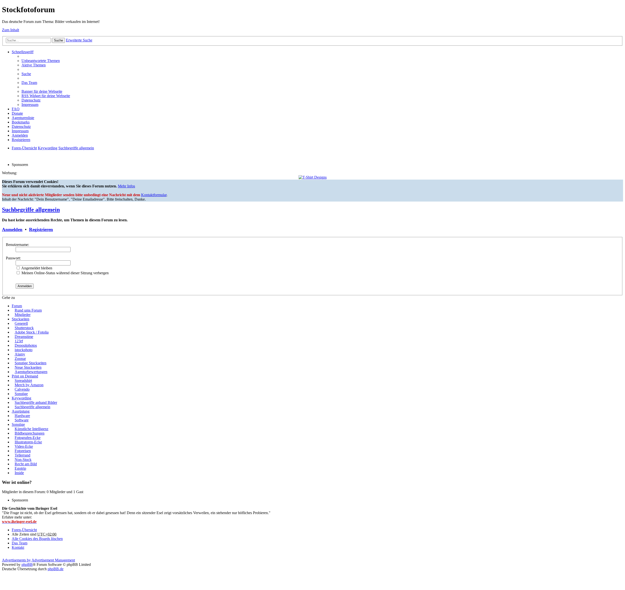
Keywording (21, 398)
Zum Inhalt (10, 30)
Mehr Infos (126, 186)
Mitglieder (23, 315)
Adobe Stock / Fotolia (32, 332)
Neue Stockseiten (28, 367)
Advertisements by (16, 560)
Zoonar (20, 358)
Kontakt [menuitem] (18, 547)
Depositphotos (26, 345)
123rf (19, 341)
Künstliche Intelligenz (31, 429)
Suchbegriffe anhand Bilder (36, 402)
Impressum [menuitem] (29, 104)
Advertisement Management (53, 560)
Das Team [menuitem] (29, 83)
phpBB (27, 564)
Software (22, 420)
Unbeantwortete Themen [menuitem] (40, 61)
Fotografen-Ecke (28, 438)
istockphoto (23, 350)
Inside (19, 473)
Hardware (22, 416)
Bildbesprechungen (29, 433)
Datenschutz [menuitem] (31, 100)
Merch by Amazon (29, 385)
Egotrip (20, 468)
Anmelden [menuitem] (20, 135)
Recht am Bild (26, 464)
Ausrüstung (21, 411)
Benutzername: (17, 245)
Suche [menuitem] (26, 74)
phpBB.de (55, 569)
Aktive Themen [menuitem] (33, 65)
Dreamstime (24, 337)
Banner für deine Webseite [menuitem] (41, 91)
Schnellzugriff (22, 52)
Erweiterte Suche (79, 40)
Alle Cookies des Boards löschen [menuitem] (37, 539)
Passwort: (13, 258)
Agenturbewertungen (31, 372)
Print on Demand (25, 376)
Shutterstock (24, 328)
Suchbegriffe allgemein (31, 209)
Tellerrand (22, 455)
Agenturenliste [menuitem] (23, 118)
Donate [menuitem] (17, 113)
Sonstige (21, 394)
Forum (17, 306)
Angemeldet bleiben (36, 268)
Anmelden (12, 229)
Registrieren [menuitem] (21, 140)
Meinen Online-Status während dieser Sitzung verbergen (65, 273)
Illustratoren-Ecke (28, 442)
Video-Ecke (24, 446)
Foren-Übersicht (24, 530)
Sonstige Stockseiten (30, 363)
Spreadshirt (23, 380)
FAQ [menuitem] (16, 109)
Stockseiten (20, 319)
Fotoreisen (23, 451)
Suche (58, 40)
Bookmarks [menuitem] (21, 122)
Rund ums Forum (28, 310)
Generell (21, 323)
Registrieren (41, 229)
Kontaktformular (154, 195)
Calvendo (22, 389)
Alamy (20, 354)
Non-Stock (23, 460)
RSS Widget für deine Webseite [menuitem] (45, 96)
